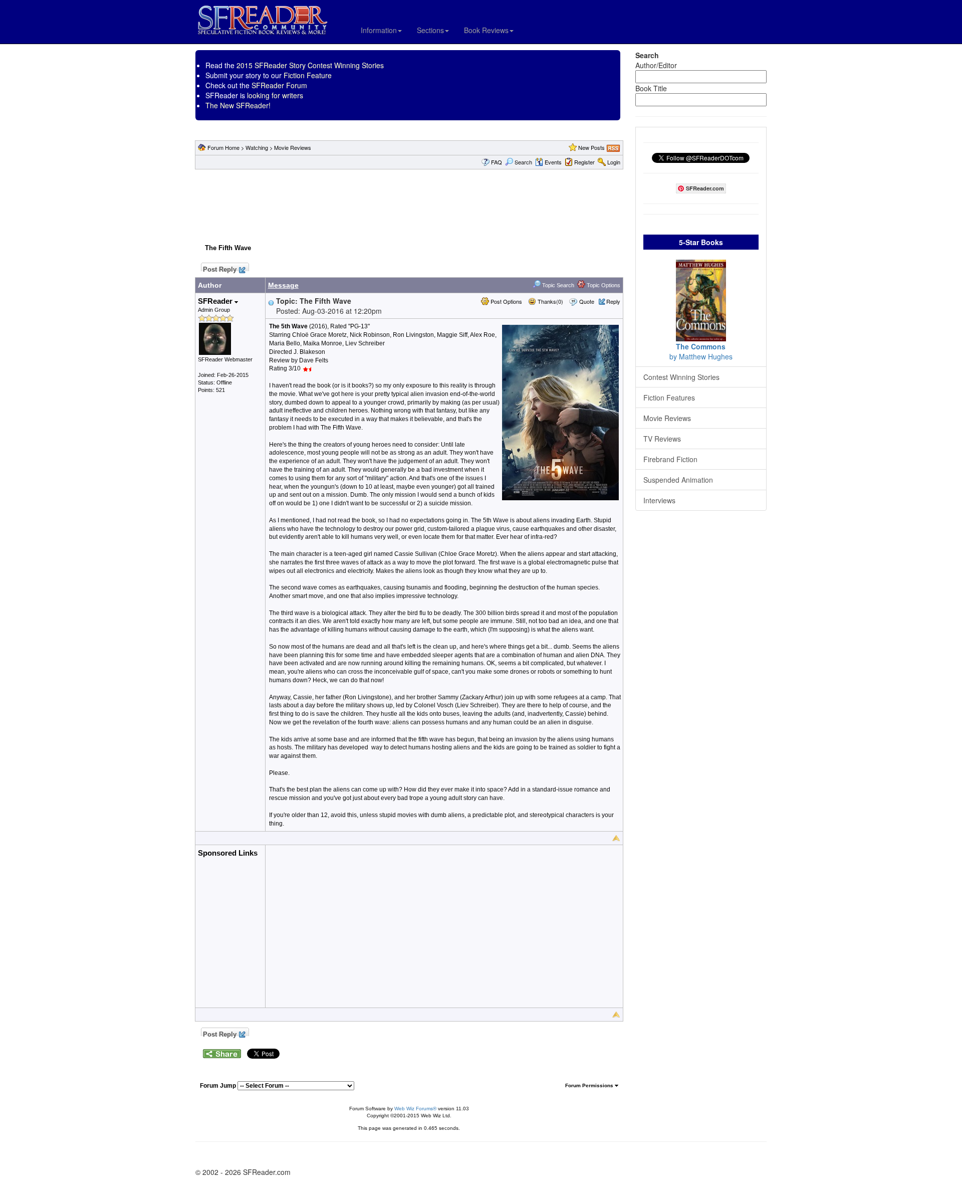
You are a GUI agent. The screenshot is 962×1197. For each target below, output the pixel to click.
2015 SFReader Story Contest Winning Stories (310, 65)
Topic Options (602, 285)
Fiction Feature (308, 75)
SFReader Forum (279, 85)
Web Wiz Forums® (415, 1108)
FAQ (496, 162)
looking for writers (275, 95)
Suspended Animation (678, 480)
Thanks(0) (549, 301)
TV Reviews (662, 439)
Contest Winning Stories (681, 377)
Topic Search (557, 285)
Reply (613, 301)
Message (283, 285)
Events (553, 162)
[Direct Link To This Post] (271, 301)
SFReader (216, 301)
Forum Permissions (590, 1085)
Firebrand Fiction (670, 459)
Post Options (505, 301)
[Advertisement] (408, 204)
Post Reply (219, 268)
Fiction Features (669, 397)
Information (379, 30)
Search (523, 162)
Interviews (659, 500)
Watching (257, 147)
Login (613, 162)
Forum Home (223, 147)
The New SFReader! (238, 105)
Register (584, 162)
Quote (586, 301)
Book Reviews (486, 30)
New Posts (591, 147)
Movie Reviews (292, 147)
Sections (430, 30)
